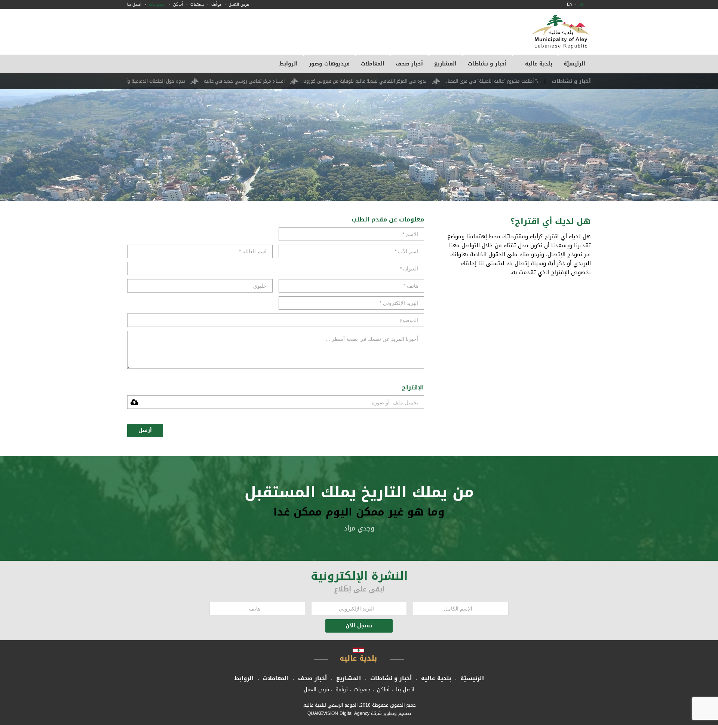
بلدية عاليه (538, 64)
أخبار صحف (409, 64)
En (569, 4)
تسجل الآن (359, 626)
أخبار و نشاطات (487, 64)
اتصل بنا (134, 4)
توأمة (216, 4)
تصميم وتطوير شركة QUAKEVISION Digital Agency (359, 714)
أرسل (145, 430)
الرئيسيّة (574, 64)
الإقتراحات (157, 4)
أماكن (178, 4)
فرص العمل (238, 4)
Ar (581, 4)
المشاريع (445, 64)
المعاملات (372, 64)
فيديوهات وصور (329, 64)
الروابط (288, 64)
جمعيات (197, 4)
